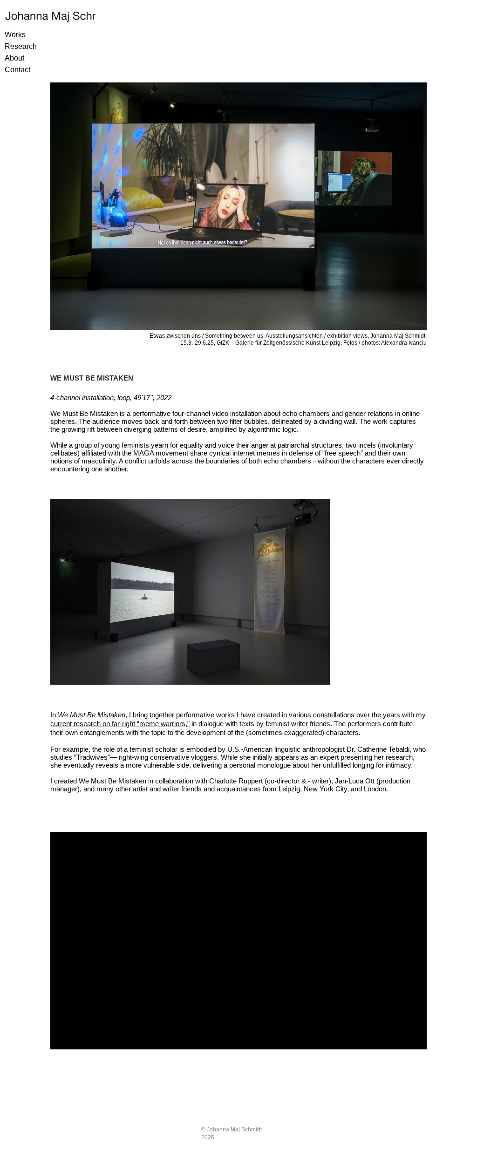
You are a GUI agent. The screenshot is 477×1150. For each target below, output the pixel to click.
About (14, 58)
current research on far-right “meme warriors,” (120, 724)
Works (15, 35)
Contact (17, 70)
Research (21, 46)
